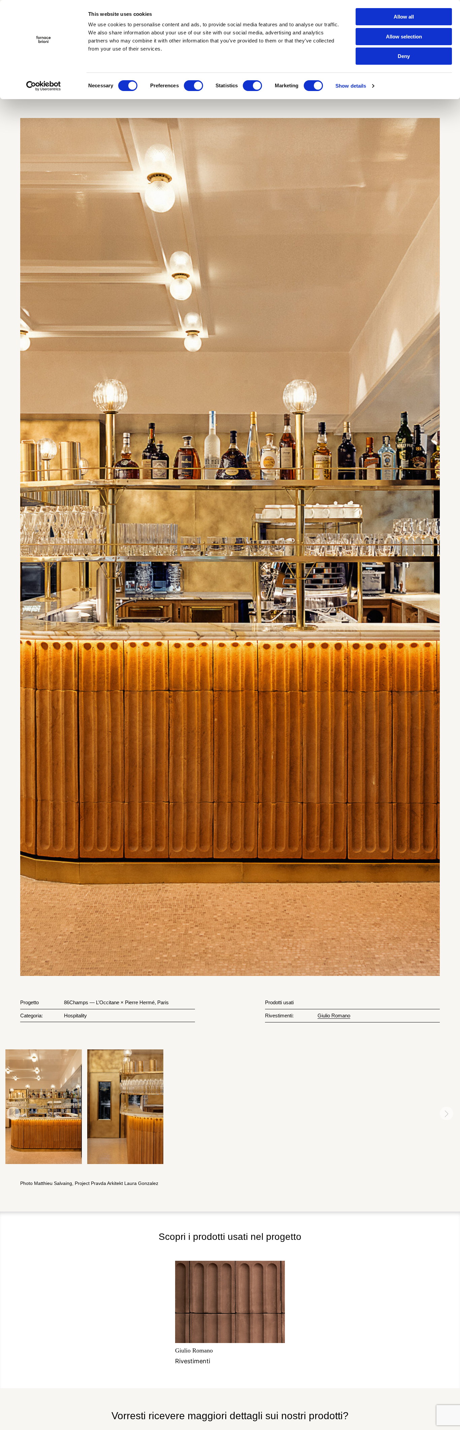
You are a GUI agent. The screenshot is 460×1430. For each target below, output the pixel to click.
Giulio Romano (334, 1015)
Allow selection (404, 36)
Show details (350, 86)
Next (446, 1113)
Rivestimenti (194, 1356)
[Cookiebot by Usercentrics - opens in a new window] (43, 86)
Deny (404, 56)
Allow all (404, 17)
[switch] (193, 85)
